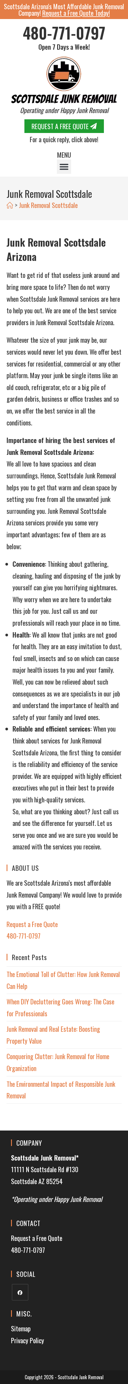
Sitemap (21, 1328)
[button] (64, 166)
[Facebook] (20, 1292)
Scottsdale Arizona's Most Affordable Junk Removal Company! (64, 9)
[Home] (10, 205)
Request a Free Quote (32, 924)
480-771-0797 (64, 32)
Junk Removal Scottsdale (48, 205)
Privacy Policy (27, 1340)
